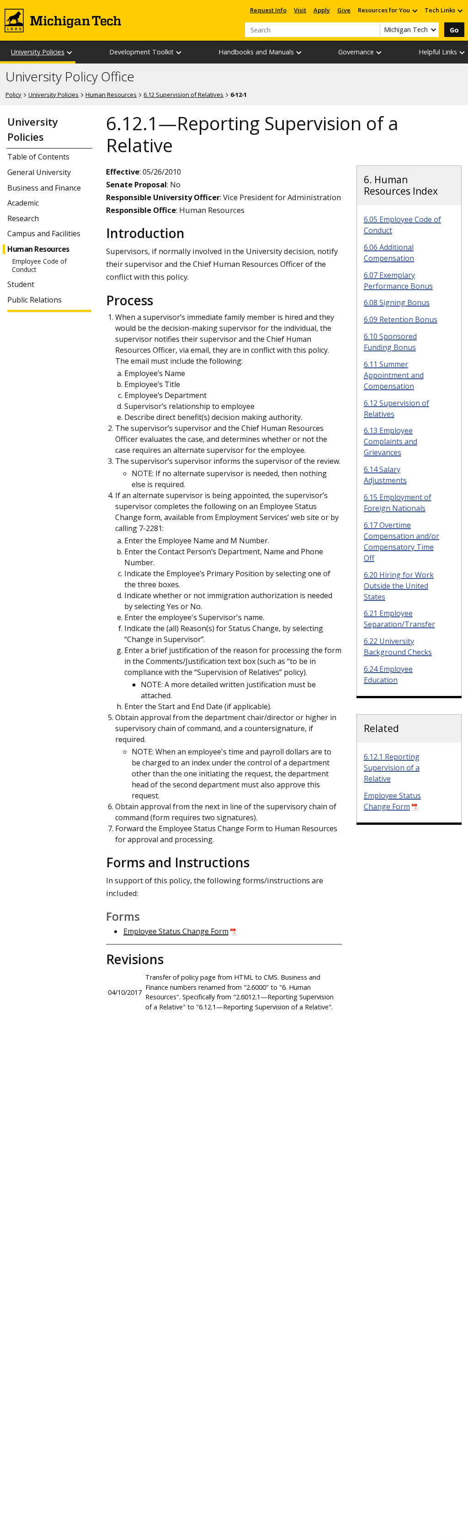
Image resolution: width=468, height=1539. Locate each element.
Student (20, 284)
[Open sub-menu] (414, 10)
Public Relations (34, 300)
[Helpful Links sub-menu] (462, 52)
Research (23, 218)
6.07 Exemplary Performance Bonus (398, 280)
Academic (23, 203)
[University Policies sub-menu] (70, 52)
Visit (300, 10)
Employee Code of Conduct (39, 265)
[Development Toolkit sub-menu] (179, 52)
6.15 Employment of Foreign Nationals (397, 502)
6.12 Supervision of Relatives (183, 94)
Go (454, 30)
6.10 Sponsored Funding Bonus (390, 341)
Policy (13, 94)
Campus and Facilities (43, 234)
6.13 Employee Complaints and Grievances (390, 441)
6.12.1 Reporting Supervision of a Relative (392, 768)
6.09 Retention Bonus (400, 319)
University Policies (37, 52)
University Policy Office (69, 77)
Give (344, 10)
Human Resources (111, 94)
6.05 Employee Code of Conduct (402, 224)
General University (39, 172)
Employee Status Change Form (176, 931)
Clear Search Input (372, 29)
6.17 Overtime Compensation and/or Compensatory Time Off (401, 541)
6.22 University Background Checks (398, 646)
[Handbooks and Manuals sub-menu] (299, 52)
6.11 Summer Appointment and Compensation (394, 375)
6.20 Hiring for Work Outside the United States (399, 586)
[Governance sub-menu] (379, 52)
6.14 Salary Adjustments (385, 474)
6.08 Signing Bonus (397, 302)
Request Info (268, 10)
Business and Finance (44, 188)
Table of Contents (38, 157)
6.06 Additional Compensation (389, 252)
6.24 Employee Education (388, 674)
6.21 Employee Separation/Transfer (399, 618)
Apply (322, 10)
